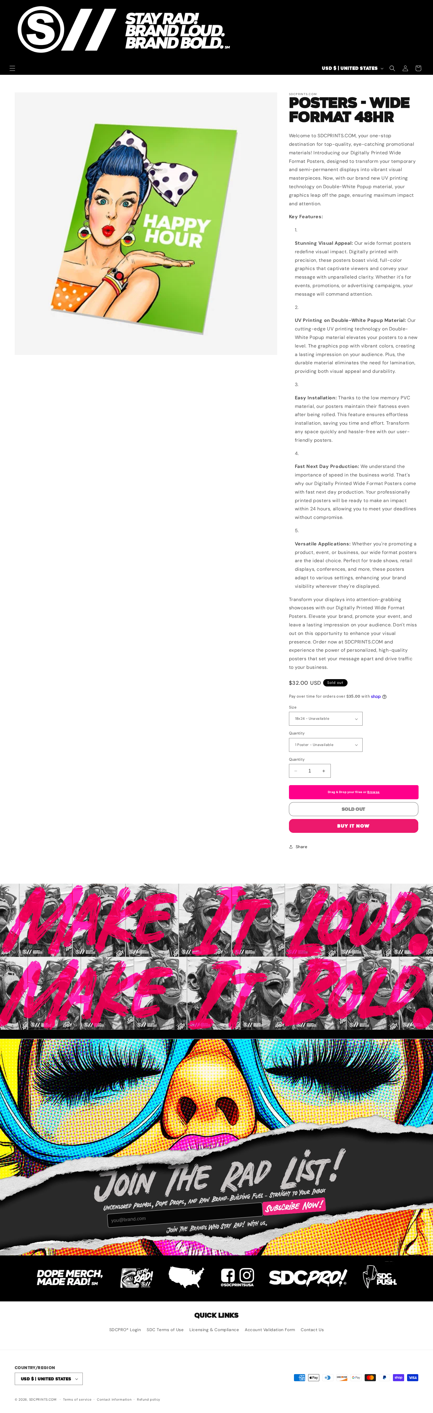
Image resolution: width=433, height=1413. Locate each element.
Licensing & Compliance (214, 1329)
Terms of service (77, 1399)
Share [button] (302, 846)
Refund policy (148, 1399)
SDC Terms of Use (165, 1329)
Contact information (114, 1399)
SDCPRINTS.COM (43, 1399)
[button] (12, 68)
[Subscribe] (294, 1206)
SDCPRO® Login (125, 1329)
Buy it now (353, 826)
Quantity (297, 733)
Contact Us (312, 1329)
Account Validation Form (270, 1329)
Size (293, 707)
